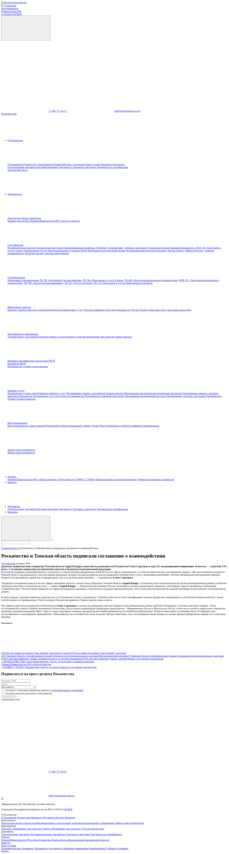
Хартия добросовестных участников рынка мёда (165, 310)
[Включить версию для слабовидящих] (25, 28)
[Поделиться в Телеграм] (119, 650)
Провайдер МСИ (16, 363)
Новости (12, 482)
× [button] (2, 545)
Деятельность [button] (14, 194)
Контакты (22, 170)
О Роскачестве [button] (15, 140)
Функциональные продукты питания (146, 250)
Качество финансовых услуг (68, 310)
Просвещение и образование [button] (23, 334)
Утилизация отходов (158, 248)
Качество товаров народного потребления (29, 310)
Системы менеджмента (57, 253)
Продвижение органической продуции (145, 396)
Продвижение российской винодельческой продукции (153, 393)
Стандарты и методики (84, 167)
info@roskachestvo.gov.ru (127, 111)
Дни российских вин (93, 828)
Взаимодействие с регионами (69, 164)
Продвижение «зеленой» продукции (186, 396)
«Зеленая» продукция (135, 248)
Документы (48, 817)
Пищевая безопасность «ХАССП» (188, 248)
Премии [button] (12, 476)
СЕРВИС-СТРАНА (84, 479)
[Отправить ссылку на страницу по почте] (166, 650)
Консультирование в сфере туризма (80, 426)
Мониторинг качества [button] (19, 307)
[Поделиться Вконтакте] (25, 650)
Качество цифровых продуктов (100, 310)
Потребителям (9, 114)
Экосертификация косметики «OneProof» (86, 248)
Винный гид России (128, 310)
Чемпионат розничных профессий (156, 479)
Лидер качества (65, 479)
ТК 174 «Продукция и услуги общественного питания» (123, 283)
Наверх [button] (5, 851)
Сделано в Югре (78, 250)
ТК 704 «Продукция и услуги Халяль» (103, 280)
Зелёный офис (115, 248)
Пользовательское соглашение (17, 848)
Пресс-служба (93, 164)
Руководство (30, 164)
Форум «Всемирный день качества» (62, 828)
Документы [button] (118, 164)
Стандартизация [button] (16, 277)
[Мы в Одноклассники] (72, 63)
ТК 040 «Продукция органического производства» (151, 280)
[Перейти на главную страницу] (13, 2)
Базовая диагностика (18, 221)
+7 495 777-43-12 (58, 111)
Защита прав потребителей (129, 823)
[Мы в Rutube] (72, 87)
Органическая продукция (49, 248)
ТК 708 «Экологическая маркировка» (44, 283)
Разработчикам (97, 848)
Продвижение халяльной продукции (104, 396)
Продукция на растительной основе (106, 250)
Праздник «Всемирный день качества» (22, 828)
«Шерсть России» (194, 250)
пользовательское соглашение (67, 690)
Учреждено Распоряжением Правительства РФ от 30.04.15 (11, 9)
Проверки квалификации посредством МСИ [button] (31, 361)
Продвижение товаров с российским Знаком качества (94, 393)
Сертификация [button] (15, 245)
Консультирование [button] (17, 423)
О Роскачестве (15, 164)
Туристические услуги (35, 250)
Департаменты (45, 164)
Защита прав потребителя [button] (21, 450)
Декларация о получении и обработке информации (61, 848)
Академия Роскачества (37, 337)
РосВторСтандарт (34, 253)
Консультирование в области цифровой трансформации (129, 426)
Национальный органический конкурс (116, 479)
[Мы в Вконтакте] (25, 63)
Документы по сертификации (112, 167)
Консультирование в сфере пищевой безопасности (34, 426)
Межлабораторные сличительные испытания (59, 823)
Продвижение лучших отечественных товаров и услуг (36, 393)
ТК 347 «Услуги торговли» (78, 283)
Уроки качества (123, 337)
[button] (47, 218)
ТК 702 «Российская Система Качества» (61, 280)
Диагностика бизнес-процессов (18, 823)
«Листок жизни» (175, 250)
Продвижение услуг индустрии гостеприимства (58, 396)
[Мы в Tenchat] (25, 87)
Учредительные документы (22, 167)
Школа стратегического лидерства (68, 337)
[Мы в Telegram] (119, 63)
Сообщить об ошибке (117, 848)
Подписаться (8, 696)
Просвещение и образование (99, 823)
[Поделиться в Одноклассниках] (72, 650)
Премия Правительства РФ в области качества (55, 221)
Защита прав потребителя (21, 452)
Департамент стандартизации (23, 280)
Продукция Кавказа (58, 250)
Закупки (12, 170)
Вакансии (106, 164)
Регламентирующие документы (54, 167)
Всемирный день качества (101, 337)
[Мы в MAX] (166, 63)
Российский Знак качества (21, 248)
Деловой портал (16, 337)
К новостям (9, 563)
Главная (5, 548)
